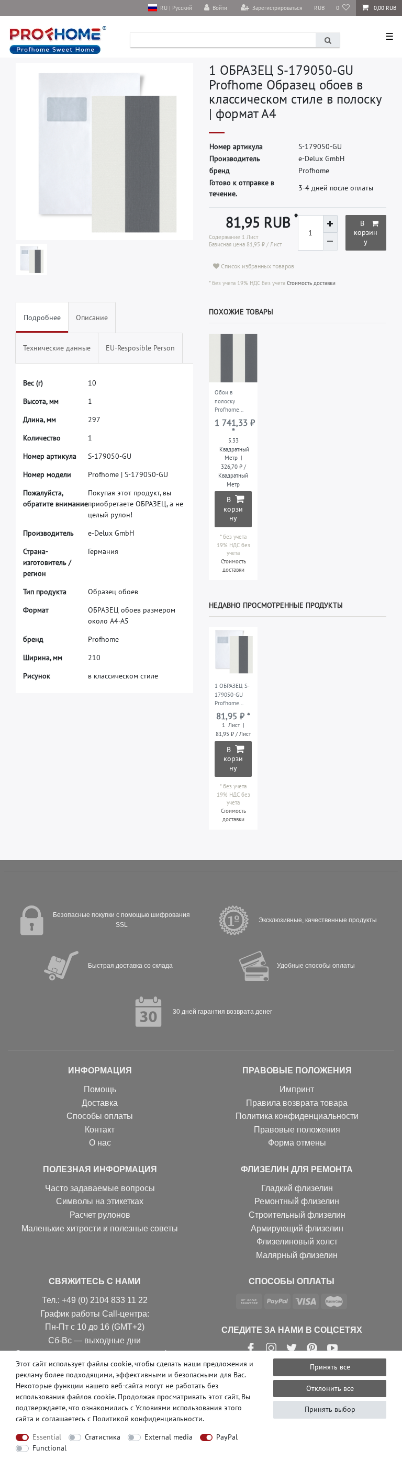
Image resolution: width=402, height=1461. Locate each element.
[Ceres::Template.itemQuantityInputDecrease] (330, 242)
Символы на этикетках (99, 1201)
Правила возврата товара (297, 1102)
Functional (49, 1448)
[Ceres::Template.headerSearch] (328, 40)
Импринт (297, 1089)
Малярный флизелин (297, 1255)
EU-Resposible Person (140, 348)
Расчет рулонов (100, 1214)
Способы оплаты (99, 1116)
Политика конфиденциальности (297, 1116)
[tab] (42, 317)
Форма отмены (297, 1142)
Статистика (102, 1437)
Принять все (330, 1367)
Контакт (100, 1129)
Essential (46, 1437)
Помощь (100, 1089)
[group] (233, 358)
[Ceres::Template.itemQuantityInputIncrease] (330, 224)
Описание (92, 317)
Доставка (100, 1102)
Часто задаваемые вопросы (100, 1188)
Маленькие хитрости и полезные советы (99, 1228)
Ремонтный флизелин (296, 1201)
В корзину (365, 232)
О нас (100, 1142)
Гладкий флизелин (297, 1188)
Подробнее (42, 317)
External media (168, 1437)
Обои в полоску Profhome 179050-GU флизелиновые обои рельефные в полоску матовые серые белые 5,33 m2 (232, 402)
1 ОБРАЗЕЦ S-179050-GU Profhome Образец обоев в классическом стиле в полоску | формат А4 (232, 695)
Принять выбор (330, 1409)
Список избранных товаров (256, 266)
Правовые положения (297, 1129)
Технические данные (57, 348)
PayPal (227, 1437)
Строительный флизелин (297, 1214)
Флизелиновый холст (297, 1241)
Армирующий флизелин (297, 1228)
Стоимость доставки (310, 283)
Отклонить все (330, 1388)
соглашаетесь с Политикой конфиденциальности (122, 1418)
